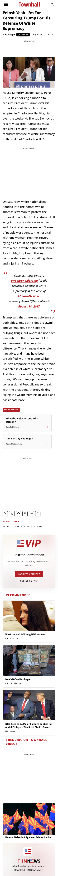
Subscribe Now (29, 580)
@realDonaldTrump (24, 281)
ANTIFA (6, 526)
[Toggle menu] (6, 4)
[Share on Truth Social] (12, 513)
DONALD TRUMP (21, 526)
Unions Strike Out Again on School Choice (28, 837)
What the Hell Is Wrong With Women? (26, 634)
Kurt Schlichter (11, 638)
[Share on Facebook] (18, 513)
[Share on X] (5, 513)
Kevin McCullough (13, 683)
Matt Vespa (9, 34)
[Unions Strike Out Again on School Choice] (29, 819)
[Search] (52, 4)
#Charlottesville (29, 296)
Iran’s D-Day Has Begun (18, 679)
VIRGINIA (38, 526)
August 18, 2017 (29, 306)
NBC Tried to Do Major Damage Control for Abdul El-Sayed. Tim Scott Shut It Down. (28, 725)
